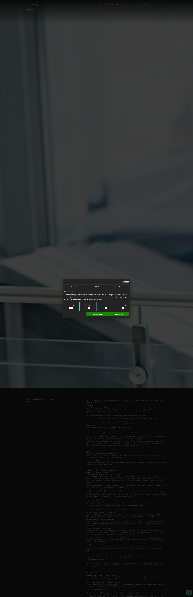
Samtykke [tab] (74, 286)
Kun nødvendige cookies (96, 314)
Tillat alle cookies (118, 314)
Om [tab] (119, 286)
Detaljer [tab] (96, 286)
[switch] (88, 308)
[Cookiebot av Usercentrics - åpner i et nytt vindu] (122, 282)
